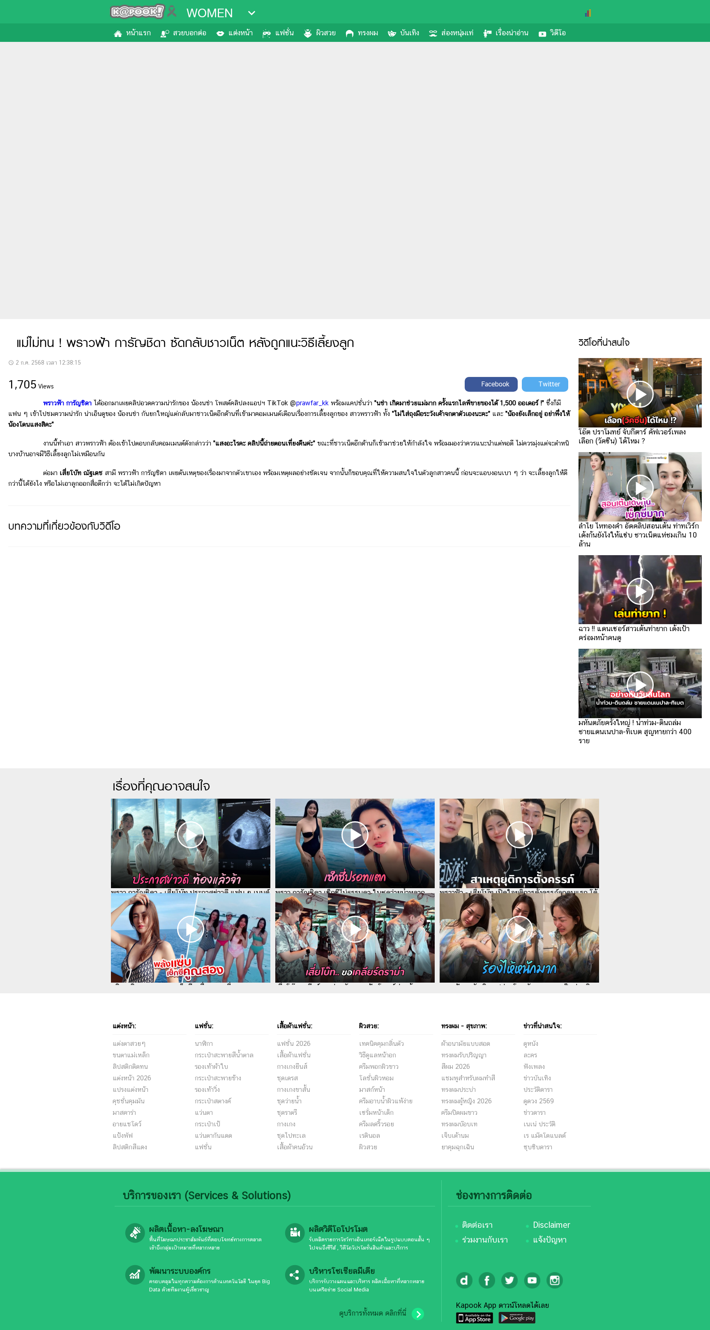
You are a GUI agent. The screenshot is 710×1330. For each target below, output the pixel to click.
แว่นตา (204, 1112)
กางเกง (286, 1124)
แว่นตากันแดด (213, 1135)
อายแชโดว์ (127, 1124)
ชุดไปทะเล (291, 1135)
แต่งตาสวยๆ (129, 1043)
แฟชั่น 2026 (294, 1043)
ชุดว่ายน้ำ (289, 1101)
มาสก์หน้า (372, 1089)
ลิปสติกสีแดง (130, 1147)
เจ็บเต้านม (455, 1135)
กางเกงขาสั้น (293, 1089)
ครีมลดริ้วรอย (376, 1124)
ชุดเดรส (287, 1078)
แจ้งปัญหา (550, 1240)
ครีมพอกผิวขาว (379, 1066)
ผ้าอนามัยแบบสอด (465, 1043)
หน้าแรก (138, 32)
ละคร (530, 1055)
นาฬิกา (204, 1043)
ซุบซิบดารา (537, 1147)
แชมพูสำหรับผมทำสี (468, 1078)
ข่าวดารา (534, 1112)
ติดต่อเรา (477, 1225)
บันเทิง (409, 32)
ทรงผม (368, 32)
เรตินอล (369, 1135)
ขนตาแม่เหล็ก (131, 1055)
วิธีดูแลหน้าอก (377, 1055)
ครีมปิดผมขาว (459, 1112)
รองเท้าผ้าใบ (211, 1066)
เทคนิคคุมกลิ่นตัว (381, 1043)
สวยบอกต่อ (189, 32)
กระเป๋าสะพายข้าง (218, 1078)
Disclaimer (551, 1225)
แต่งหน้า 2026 (132, 1078)
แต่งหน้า (240, 32)
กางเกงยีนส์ (292, 1066)
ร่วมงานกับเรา (485, 1240)
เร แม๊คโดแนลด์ (544, 1135)
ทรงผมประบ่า (458, 1089)
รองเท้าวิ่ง (207, 1089)
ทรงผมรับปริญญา (463, 1055)
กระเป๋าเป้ (207, 1124)
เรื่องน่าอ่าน (512, 32)
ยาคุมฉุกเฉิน (457, 1147)
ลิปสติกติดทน (130, 1066)
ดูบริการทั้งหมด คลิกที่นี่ (372, 1313)
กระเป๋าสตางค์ (213, 1101)
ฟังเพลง (534, 1066)
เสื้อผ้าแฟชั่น (294, 1055)
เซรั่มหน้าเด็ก (376, 1112)
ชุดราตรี (287, 1112)
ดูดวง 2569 (538, 1101)
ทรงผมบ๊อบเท (459, 1124)
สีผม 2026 (455, 1066)
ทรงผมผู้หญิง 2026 (466, 1101)
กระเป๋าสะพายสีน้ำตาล (224, 1055)
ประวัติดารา (538, 1089)
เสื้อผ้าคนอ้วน (295, 1147)
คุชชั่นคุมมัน (129, 1101)
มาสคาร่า (124, 1112)
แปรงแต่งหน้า (130, 1089)
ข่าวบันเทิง (537, 1078)
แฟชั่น (284, 32)
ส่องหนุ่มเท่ (457, 32)
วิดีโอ (558, 32)
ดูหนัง (530, 1043)
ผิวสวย (326, 32)
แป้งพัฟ (123, 1135)
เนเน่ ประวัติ (539, 1124)
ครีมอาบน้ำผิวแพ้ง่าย (386, 1101)
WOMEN (210, 13)
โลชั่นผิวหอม (376, 1078)
